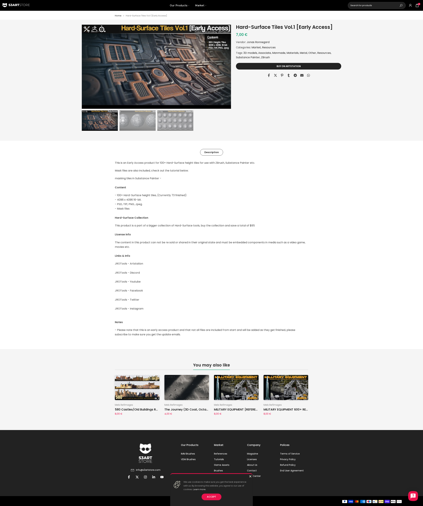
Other (312, 53)
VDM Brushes (188, 459)
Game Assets (221, 465)
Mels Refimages (124, 405)
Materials (293, 53)
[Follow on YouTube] (162, 477)
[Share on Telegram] (295, 75)
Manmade (278, 53)
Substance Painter (248, 57)
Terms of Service (290, 453)
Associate (264, 53)
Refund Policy (288, 465)
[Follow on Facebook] (129, 477)
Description (211, 152)
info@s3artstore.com (148, 470)
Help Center (254, 476)
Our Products (178, 5)
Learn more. (199, 489)
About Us (252, 465)
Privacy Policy (288, 459)
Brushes (218, 470)
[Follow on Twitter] (137, 477)
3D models (250, 53)
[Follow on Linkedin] (153, 477)
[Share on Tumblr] (288, 75)
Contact (252, 470)
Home (118, 16)
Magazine (252, 453)
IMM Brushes (188, 453)
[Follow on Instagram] (145, 477)
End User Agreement (292, 470)
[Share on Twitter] (275, 75)
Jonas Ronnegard (258, 42)
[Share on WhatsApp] (308, 75)
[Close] (250, 476)
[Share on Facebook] (268, 75)
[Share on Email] (302, 75)
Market (199, 5)
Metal (303, 53)
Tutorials (219, 459)
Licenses (252, 459)
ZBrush (265, 57)
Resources (269, 47)
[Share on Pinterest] (282, 75)
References (220, 453)
